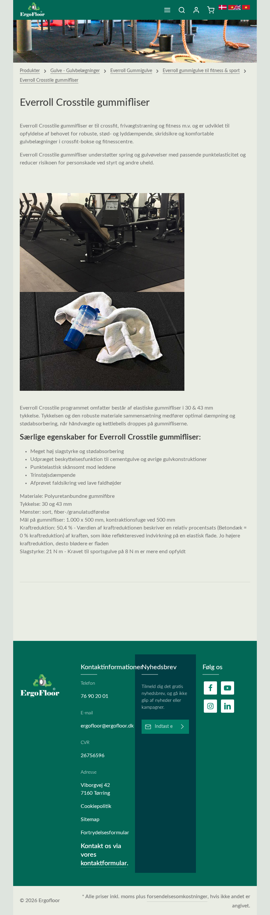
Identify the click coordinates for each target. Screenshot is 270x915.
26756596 (92, 755)
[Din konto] (196, 9)
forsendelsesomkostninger (177, 896)
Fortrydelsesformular (104, 832)
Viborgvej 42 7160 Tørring (95, 789)
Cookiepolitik (96, 806)
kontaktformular (104, 863)
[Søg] (181, 9)
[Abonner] (182, 727)
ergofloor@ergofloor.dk (104, 726)
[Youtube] (227, 688)
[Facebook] (210, 688)
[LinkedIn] (227, 706)
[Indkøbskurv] (210, 9)
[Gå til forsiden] (35, 10)
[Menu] (167, 9)
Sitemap (90, 819)
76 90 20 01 (94, 696)
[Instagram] (210, 706)
